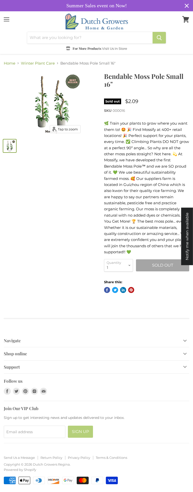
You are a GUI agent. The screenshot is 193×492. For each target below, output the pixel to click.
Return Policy (51, 458)
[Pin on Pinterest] (131, 290)
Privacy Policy (79, 458)
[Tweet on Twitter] (115, 290)
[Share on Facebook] (107, 290)
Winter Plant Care (38, 63)
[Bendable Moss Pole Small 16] (9, 145)
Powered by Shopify (20, 470)
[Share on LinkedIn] (123, 290)
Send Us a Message (19, 458)
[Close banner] (186, 6)
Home (9, 63)
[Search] (159, 37)
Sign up (80, 431)
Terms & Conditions (111, 458)
